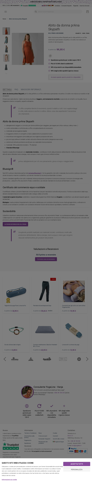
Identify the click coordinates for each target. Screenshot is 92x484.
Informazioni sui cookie (9, 479)
